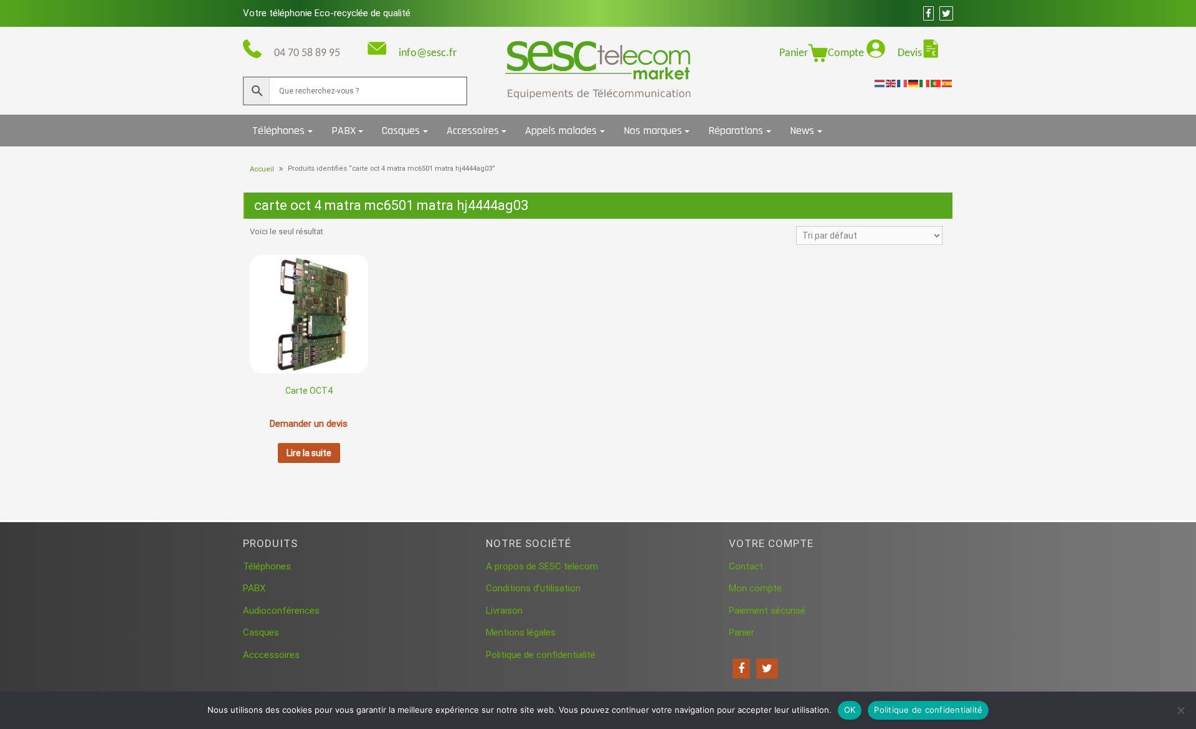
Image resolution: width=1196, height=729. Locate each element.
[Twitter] (767, 669)
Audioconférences (281, 610)
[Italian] (925, 83)
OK (850, 710)
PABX (343, 130)
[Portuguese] (936, 83)
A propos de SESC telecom (542, 566)
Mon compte (755, 588)
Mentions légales (521, 632)
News (802, 130)
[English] (891, 83)
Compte (847, 53)
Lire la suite (309, 453)
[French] (902, 83)
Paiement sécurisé (767, 610)
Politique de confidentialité (541, 654)
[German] (913, 83)
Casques (401, 130)
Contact (746, 566)
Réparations (735, 130)
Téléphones (278, 130)
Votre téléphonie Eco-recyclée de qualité (327, 13)
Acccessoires (271, 654)
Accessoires (473, 130)
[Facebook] (741, 669)
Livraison (504, 610)
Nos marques (653, 130)
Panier (793, 53)
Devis (910, 53)
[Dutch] (880, 83)
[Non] (1180, 710)
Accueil (262, 169)
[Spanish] (947, 83)
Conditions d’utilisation (533, 588)
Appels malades (561, 130)
